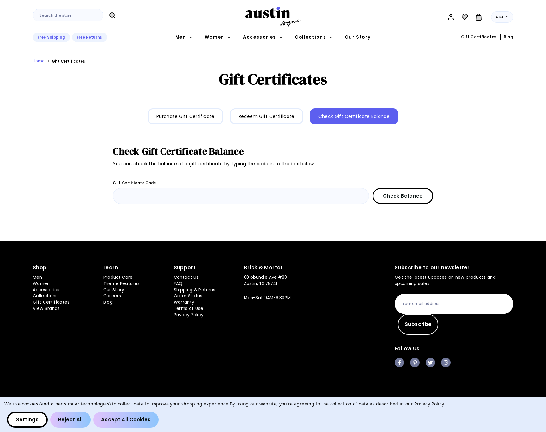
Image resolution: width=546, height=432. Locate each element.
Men (180, 37)
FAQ (178, 284)
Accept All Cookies (126, 419)
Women (214, 37)
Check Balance (403, 195)
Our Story (358, 37)
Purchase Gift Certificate (185, 116)
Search (112, 15)
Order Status (188, 296)
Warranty (184, 302)
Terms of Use (188, 309)
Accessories (259, 37)
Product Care (118, 277)
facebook (399, 362)
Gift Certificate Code (134, 183)
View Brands (46, 309)
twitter (430, 362)
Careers (112, 296)
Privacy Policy (188, 315)
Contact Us (186, 277)
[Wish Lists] (464, 17)
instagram (446, 362)
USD (500, 16)
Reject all (70, 419)
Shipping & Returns (194, 290)
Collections (310, 37)
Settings (27, 419)
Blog (508, 37)
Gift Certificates (479, 37)
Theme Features (121, 284)
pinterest (415, 362)
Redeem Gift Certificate (266, 116)
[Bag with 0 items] (478, 17)
